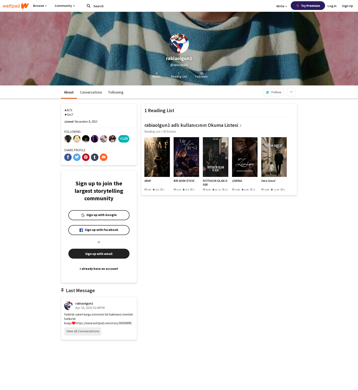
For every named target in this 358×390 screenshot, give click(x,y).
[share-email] (103, 157)
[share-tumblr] (94, 157)
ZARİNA (237, 181)
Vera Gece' (268, 181)
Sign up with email (98, 254)
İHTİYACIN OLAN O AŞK (215, 182)
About (69, 92)
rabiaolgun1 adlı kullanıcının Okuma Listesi (191, 125)
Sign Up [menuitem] (347, 6)
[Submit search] (89, 5)
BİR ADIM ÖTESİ (184, 181)
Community (64, 6)
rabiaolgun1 (84, 303)
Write (280, 6)
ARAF (147, 181)
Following (115, 92)
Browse (39, 6)
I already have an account (99, 268)
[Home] (16, 6)
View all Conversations (82, 331)
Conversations (91, 92)
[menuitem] (274, 92)
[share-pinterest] (86, 157)
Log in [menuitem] (332, 6)
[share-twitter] (77, 157)
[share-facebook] (68, 157)
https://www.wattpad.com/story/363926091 (104, 323)
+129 (124, 138)
